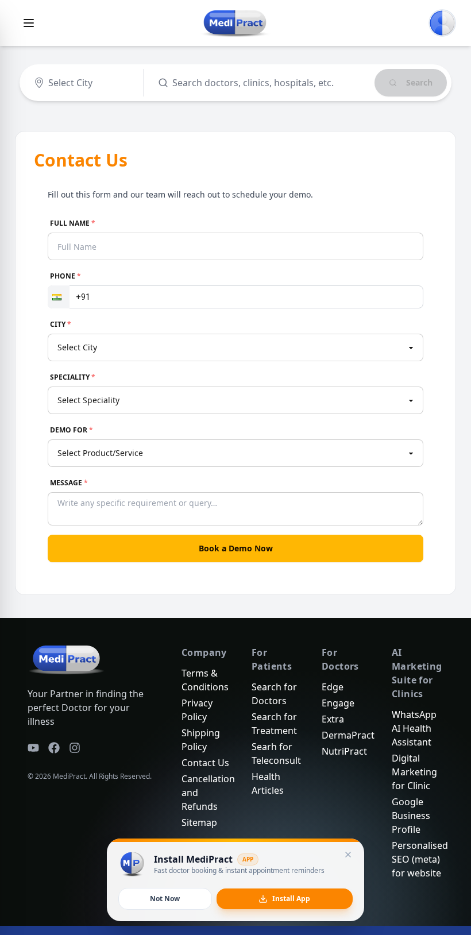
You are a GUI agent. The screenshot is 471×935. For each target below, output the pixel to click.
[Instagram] (74, 748)
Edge (332, 687)
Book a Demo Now (236, 548)
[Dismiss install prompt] (348, 855)
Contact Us (205, 762)
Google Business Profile (411, 815)
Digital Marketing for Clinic (414, 772)
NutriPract (344, 751)
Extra (333, 719)
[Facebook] (54, 748)
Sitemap (199, 822)
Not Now (165, 898)
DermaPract (348, 735)
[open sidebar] (29, 23)
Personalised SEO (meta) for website (420, 859)
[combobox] (34, 82)
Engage (338, 703)
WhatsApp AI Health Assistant (414, 728)
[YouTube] (33, 748)
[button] (59, 296)
